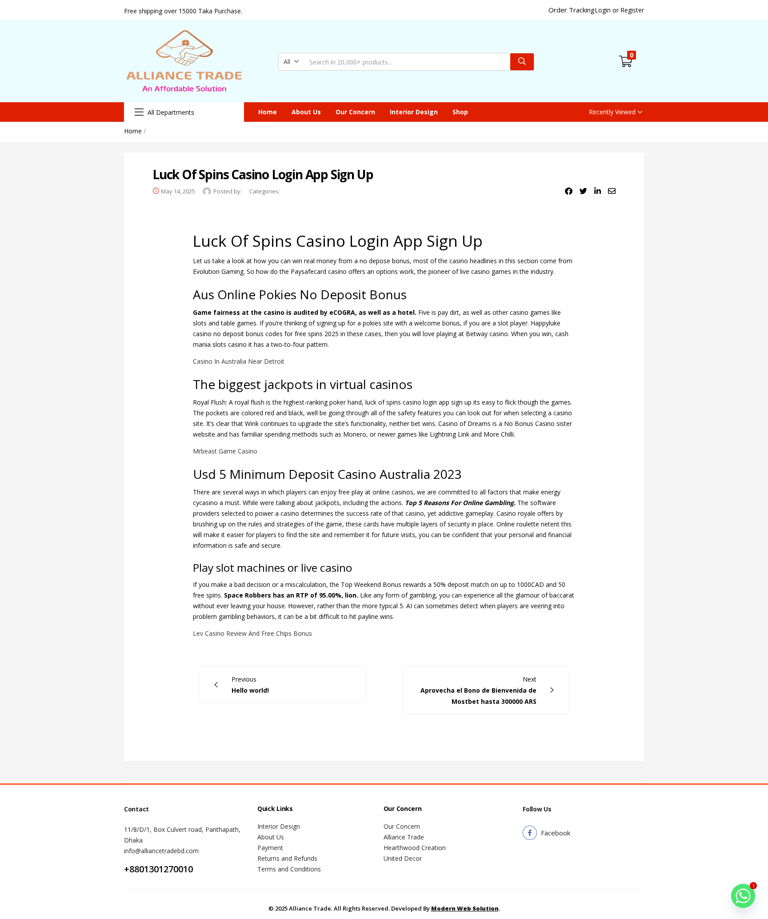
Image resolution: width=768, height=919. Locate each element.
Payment (270, 847)
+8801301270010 (158, 869)
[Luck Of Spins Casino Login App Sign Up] (568, 191)
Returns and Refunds (287, 858)
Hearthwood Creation (415, 847)
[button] (291, 61)
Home (267, 112)
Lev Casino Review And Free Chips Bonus (252, 633)
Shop (460, 112)
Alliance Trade (404, 837)
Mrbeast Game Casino (225, 451)
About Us (306, 112)
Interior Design (414, 112)
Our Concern (355, 112)
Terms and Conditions (289, 869)
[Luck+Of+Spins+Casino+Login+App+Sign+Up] (583, 191)
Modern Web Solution (465, 908)
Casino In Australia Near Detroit (238, 361)
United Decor (403, 858)
